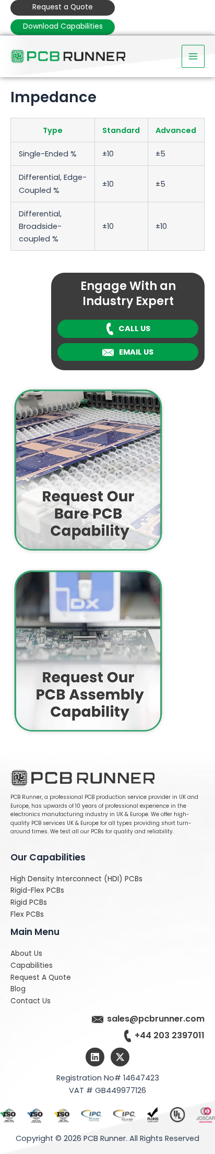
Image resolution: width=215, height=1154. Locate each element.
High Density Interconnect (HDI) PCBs (76, 879)
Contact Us (30, 1001)
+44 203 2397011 (170, 1035)
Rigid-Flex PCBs (37, 890)
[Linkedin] (95, 1057)
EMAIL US (136, 352)
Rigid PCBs (28, 902)
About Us (26, 953)
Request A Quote (40, 977)
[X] (120, 1057)
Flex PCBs (27, 914)
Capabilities (31, 965)
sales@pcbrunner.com (156, 1019)
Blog (18, 989)
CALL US (134, 328)
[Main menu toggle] (193, 56)
